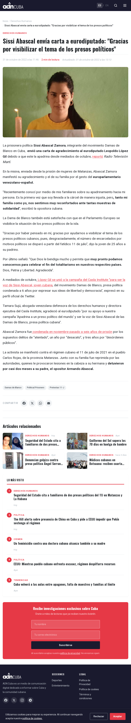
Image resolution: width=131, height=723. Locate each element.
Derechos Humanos (21, 21)
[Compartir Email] (48, 403)
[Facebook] (6, 700)
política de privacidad (70, 653)
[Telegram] (30, 700)
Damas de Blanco (13, 387)
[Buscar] (116, 5)
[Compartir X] (32, 403)
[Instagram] (22, 700)
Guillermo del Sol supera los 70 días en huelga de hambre (108, 442)
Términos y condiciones (85, 696)
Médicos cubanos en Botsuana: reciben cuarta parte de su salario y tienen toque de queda (107, 465)
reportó (97, 156)
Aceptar (117, 716)
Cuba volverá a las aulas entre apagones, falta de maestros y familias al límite (64, 584)
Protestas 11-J (57, 387)
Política (19, 515)
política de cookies (32, 718)
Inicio (5, 21)
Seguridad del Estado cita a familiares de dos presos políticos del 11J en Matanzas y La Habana (44, 446)
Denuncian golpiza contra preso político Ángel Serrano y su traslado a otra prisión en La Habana (43, 465)
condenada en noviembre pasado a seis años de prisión (72, 332)
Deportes (57, 680)
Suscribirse (65, 645)
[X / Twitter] (14, 700)
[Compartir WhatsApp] (40, 403)
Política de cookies (89, 689)
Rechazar (98, 716)
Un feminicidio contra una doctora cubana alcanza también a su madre (59, 543)
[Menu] (124, 5)
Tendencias (21, 580)
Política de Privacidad (84, 682)
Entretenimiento (60, 685)
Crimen (18, 539)
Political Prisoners (35, 387)
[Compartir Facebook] (24, 403)
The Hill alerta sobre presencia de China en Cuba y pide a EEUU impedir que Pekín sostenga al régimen (66, 521)
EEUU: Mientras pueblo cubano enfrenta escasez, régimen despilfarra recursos (64, 564)
